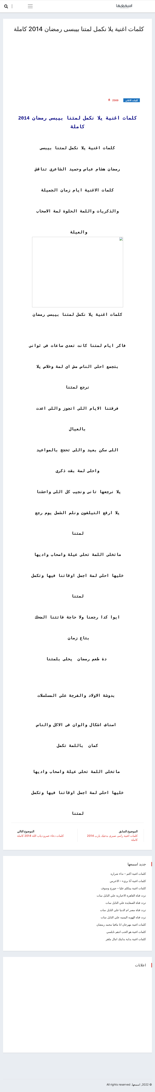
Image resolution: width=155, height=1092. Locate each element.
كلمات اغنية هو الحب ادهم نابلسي (126, 931)
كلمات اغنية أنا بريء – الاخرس (128, 881)
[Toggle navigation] (30, 6)
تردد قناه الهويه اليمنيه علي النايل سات (123, 917)
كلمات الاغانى (131, 100)
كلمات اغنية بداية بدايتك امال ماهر (126, 939)
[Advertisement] (77, 64)
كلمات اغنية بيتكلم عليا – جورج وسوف (123, 888)
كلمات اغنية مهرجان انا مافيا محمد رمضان (121, 924)
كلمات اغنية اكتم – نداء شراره (128, 873)
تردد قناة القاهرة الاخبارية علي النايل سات (121, 895)
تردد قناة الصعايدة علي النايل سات (126, 902)
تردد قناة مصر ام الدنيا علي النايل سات (123, 910)
